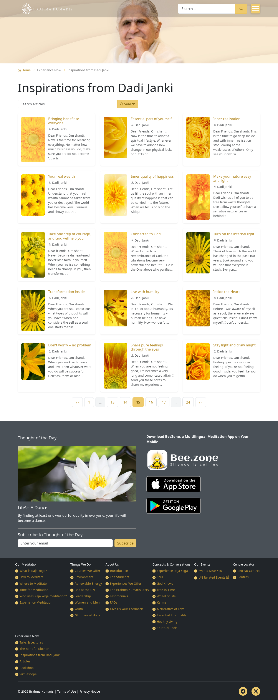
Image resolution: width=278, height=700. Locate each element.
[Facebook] (243, 691)
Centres (243, 577)
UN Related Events (212, 577)
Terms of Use (66, 691)
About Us (112, 564)
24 (188, 402)
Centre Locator (243, 564)
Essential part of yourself (151, 118)
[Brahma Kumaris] (45, 8)
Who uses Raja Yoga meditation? (43, 596)
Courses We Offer (87, 571)
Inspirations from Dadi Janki (40, 655)
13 (112, 402)
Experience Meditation (36, 602)
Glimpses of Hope (87, 615)
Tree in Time (166, 590)
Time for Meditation (34, 590)
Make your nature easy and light (232, 178)
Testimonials (119, 596)
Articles (25, 661)
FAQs (113, 602)
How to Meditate (31, 577)
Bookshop (27, 668)
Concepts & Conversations (171, 564)
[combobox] (206, 8)
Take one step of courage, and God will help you (69, 236)
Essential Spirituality (172, 615)
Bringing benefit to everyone (63, 120)
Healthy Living (167, 621)
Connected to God (146, 234)
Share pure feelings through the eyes (147, 347)
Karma (161, 602)
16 (151, 402)
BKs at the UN (85, 590)
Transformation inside (66, 291)
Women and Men (87, 602)
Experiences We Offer (125, 583)
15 (138, 402)
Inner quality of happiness (152, 176)
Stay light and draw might (234, 345)
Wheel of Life (166, 596)
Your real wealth (61, 176)
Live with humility (145, 291)
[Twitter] (256, 691)
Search (241, 8)
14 (125, 402)
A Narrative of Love (170, 609)
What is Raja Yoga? (33, 571)
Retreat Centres (248, 571)
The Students (119, 577)
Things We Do (80, 564)
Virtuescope (28, 674)
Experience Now (27, 636)
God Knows (165, 583)
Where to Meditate (33, 583)
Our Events (202, 564)
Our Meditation (26, 564)
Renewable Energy (88, 583)
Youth (79, 609)
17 (164, 402)
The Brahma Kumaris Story (129, 590)
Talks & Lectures (31, 642)
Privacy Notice (89, 691)
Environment (84, 577)
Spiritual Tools (167, 628)
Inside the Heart (226, 291)
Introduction (119, 571)
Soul (160, 577)
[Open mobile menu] (255, 8)
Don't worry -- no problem (69, 345)
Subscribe (125, 543)
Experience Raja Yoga (172, 571)
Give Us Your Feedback (126, 609)
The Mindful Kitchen (34, 649)
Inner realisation (226, 118)
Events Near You (210, 571)
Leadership (83, 596)
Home (26, 70)
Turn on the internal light (233, 234)
